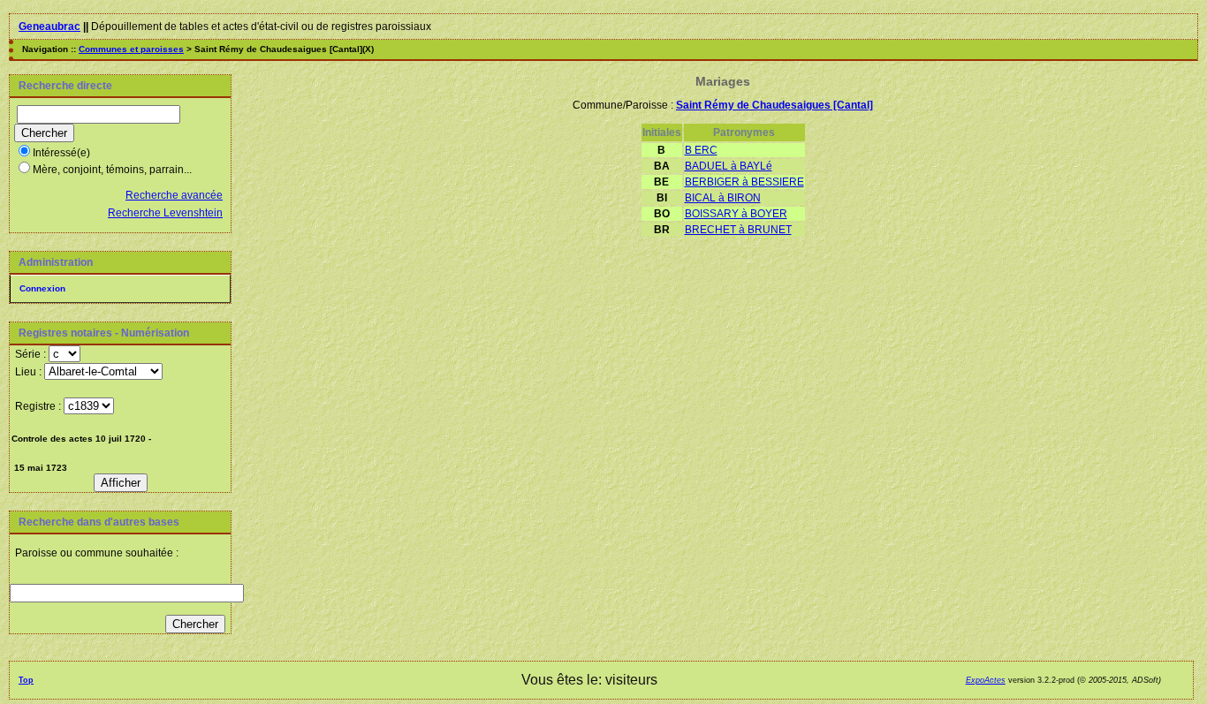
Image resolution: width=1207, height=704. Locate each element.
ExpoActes (986, 680)
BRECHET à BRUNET (738, 229)
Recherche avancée (174, 195)
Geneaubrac (49, 26)
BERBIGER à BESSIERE (744, 182)
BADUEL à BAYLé (728, 166)
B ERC (701, 150)
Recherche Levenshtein (165, 213)
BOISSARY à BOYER (736, 214)
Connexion (42, 288)
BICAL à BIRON (723, 198)
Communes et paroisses (131, 49)
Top (26, 680)
